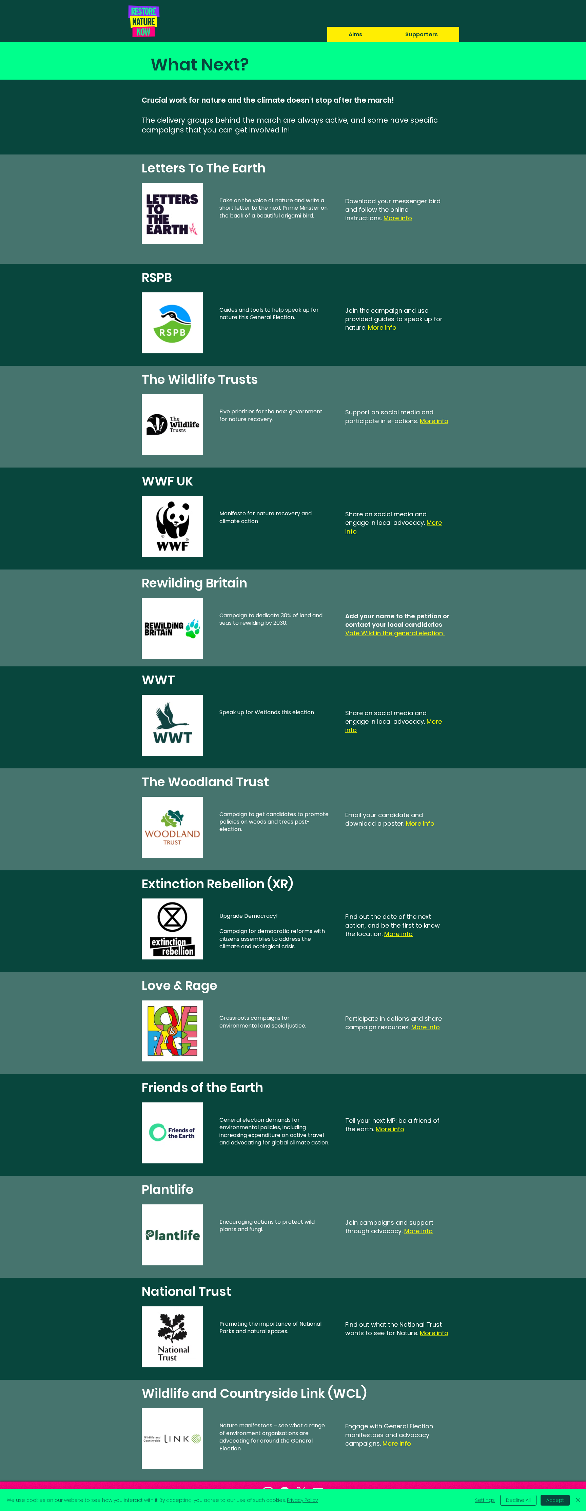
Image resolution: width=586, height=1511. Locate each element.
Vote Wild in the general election (395, 633)
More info (420, 823)
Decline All (518, 1500)
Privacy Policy (302, 1500)
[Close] (578, 1500)
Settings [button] (485, 1500)
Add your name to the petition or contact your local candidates (397, 620)
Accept (555, 1500)
